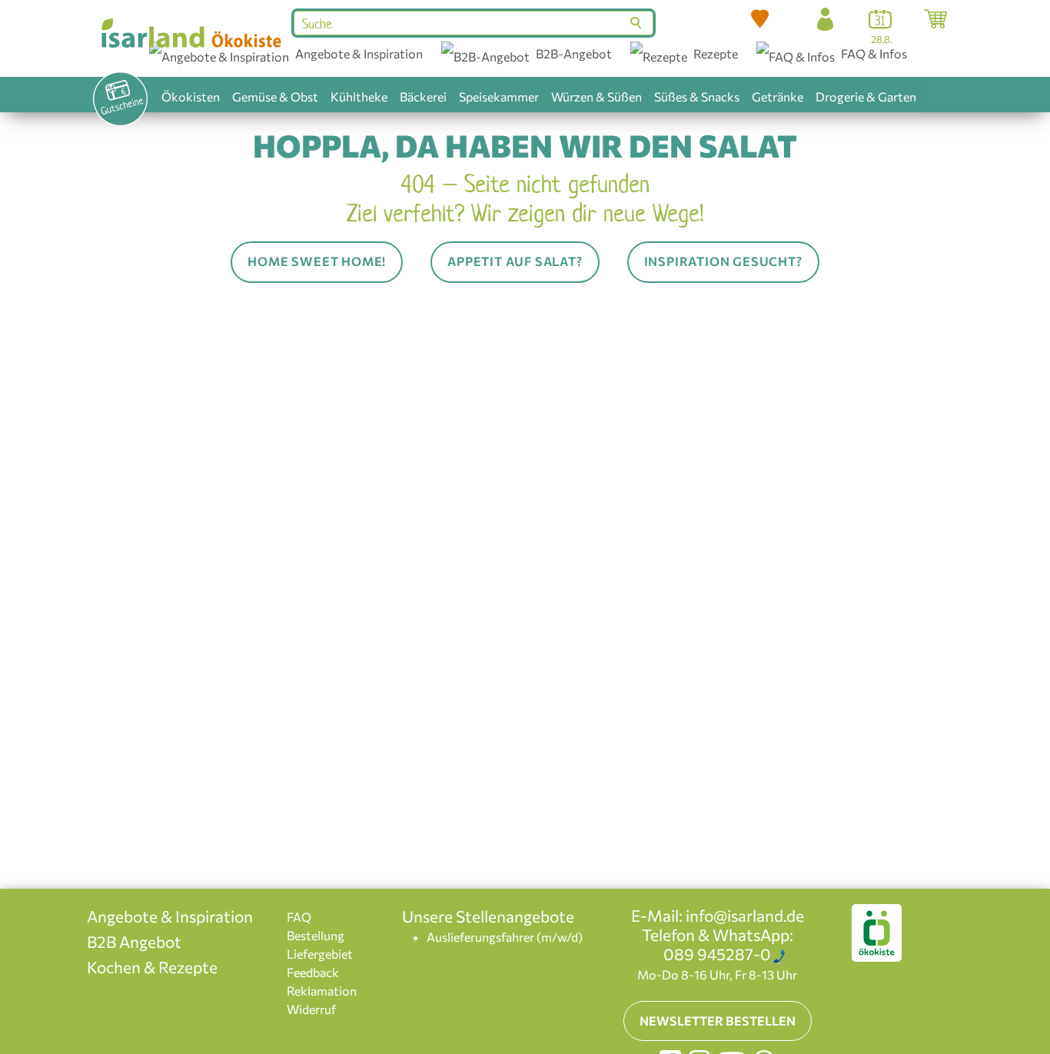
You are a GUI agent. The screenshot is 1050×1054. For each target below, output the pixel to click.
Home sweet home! (317, 261)
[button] (760, 19)
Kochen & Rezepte (152, 966)
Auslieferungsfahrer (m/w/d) (505, 936)
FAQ (299, 916)
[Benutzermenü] (824, 19)
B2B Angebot (134, 941)
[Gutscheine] (120, 99)
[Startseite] (190, 33)
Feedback (313, 972)
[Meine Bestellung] (935, 19)
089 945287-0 (717, 953)
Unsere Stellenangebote (488, 916)
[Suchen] (637, 23)
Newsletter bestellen (718, 1020)
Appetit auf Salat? (514, 261)
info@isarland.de (745, 915)
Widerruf (311, 1009)
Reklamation (322, 990)
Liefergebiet (320, 953)
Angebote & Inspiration (170, 916)
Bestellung (315, 935)
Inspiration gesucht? (723, 261)
